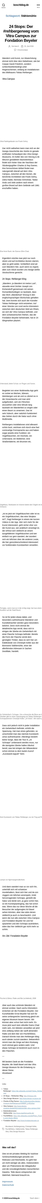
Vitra (7, 1131)
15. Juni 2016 (29, 46)
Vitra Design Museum (17, 1131)
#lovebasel (9, 1126)
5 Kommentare (22, 50)
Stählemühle (20, 1129)
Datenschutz (8, 1185)
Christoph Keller (30, 1126)
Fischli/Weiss (10, 1129)
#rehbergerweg (19, 1126)
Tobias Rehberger (31, 1129)
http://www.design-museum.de (30, 1098)
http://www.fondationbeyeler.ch (28, 1120)
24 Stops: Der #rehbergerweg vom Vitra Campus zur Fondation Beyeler (21, 33)
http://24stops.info (30, 1096)
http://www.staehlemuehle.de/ (23, 1113)
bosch (17, 46)
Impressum (7, 1181)
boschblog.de (21, 5)
